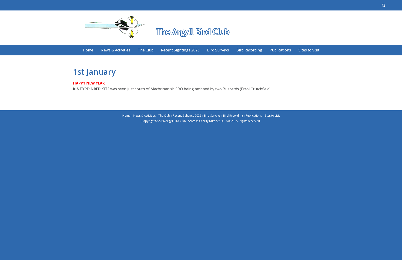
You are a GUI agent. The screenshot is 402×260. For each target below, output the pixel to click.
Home (88, 50)
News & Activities (115, 50)
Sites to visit (308, 50)
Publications (280, 50)
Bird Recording (249, 50)
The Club (146, 50)
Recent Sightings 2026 (180, 50)
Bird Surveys (218, 50)
